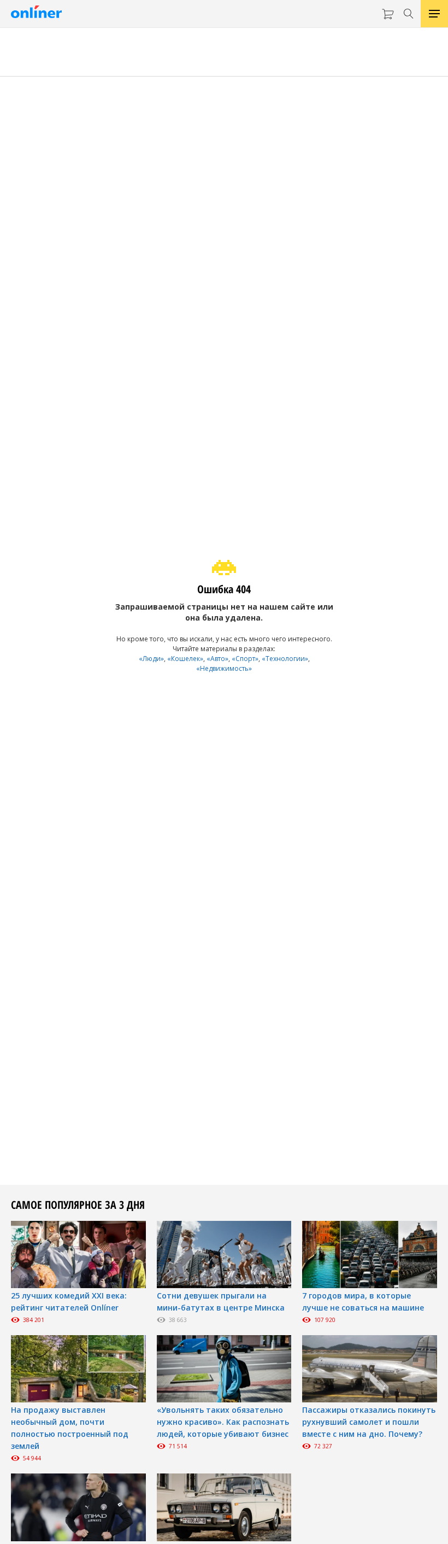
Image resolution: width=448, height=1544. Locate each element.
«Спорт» (245, 658)
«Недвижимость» (224, 668)
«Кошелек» (185, 658)
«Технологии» (285, 658)
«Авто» (217, 658)
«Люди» (151, 658)
